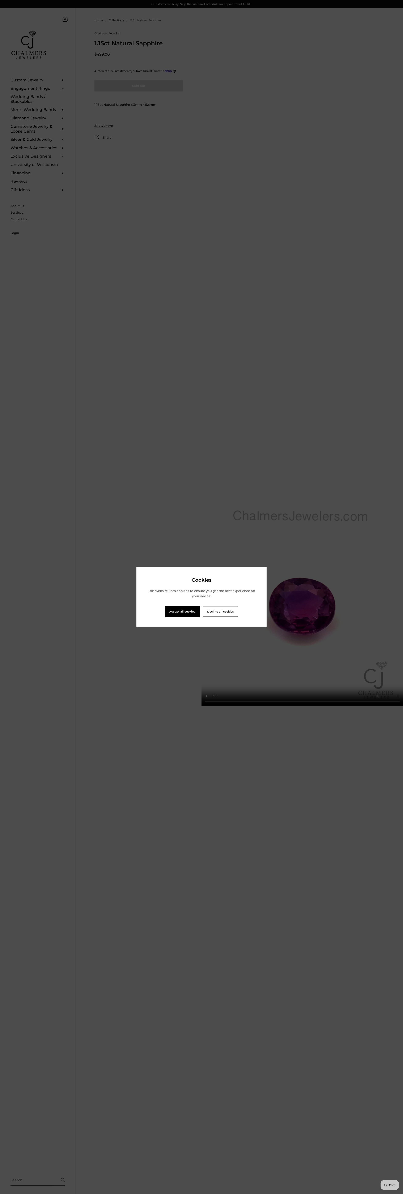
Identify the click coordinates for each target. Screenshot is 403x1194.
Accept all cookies (182, 611)
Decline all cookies (220, 611)
